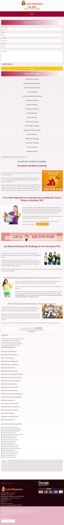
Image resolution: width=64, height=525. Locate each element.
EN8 (34, 297)
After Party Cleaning (32, 122)
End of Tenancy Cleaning (32, 88)
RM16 (60, 295)
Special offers (32, 331)
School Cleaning (32, 147)
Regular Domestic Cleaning (32, 130)
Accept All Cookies (9, 521)
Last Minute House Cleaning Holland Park (12, 374)
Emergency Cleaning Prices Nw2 (10, 416)
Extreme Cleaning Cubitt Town (9, 384)
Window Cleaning (32, 151)
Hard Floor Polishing (32, 143)
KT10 (17, 297)
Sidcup (59, 293)
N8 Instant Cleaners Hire (8, 400)
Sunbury (43, 295)
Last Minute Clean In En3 (8, 367)
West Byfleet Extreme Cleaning (9, 354)
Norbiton (27, 295)
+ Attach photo (7, 64)
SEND (32, 68)
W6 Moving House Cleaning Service (11, 406)
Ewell (23, 295)
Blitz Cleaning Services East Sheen (10, 387)
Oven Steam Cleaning (32, 139)
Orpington (56, 295)
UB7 (23, 297)
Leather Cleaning (32, 105)
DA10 (20, 297)
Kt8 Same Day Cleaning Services (10, 361)
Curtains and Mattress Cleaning (32, 96)
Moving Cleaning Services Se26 (9, 410)
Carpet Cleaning (32, 92)
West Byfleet (18, 295)
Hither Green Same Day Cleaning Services (12, 393)
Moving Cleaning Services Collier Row (11, 380)
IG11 (28, 297)
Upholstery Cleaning (32, 100)
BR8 (31, 297)
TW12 (25, 297)
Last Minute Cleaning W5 (8, 413)
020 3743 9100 (32, 8)
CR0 (37, 297)
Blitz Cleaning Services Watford (9, 371)
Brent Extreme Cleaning (8, 358)
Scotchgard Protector (32, 109)
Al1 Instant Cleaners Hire (8, 419)
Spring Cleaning (32, 117)
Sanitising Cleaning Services (32, 83)
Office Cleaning (32, 134)
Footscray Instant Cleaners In (9, 351)
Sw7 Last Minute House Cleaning (10, 403)
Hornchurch (33, 295)
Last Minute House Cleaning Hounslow (12, 377)
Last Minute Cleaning (31, 79)
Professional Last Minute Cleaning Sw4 (11, 397)
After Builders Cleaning (32, 126)
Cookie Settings (6, 518)
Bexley (38, 295)
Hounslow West (49, 295)
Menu (32, 14)
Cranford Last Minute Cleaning (9, 390)
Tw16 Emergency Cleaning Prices (10, 364)
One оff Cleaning (32, 113)
